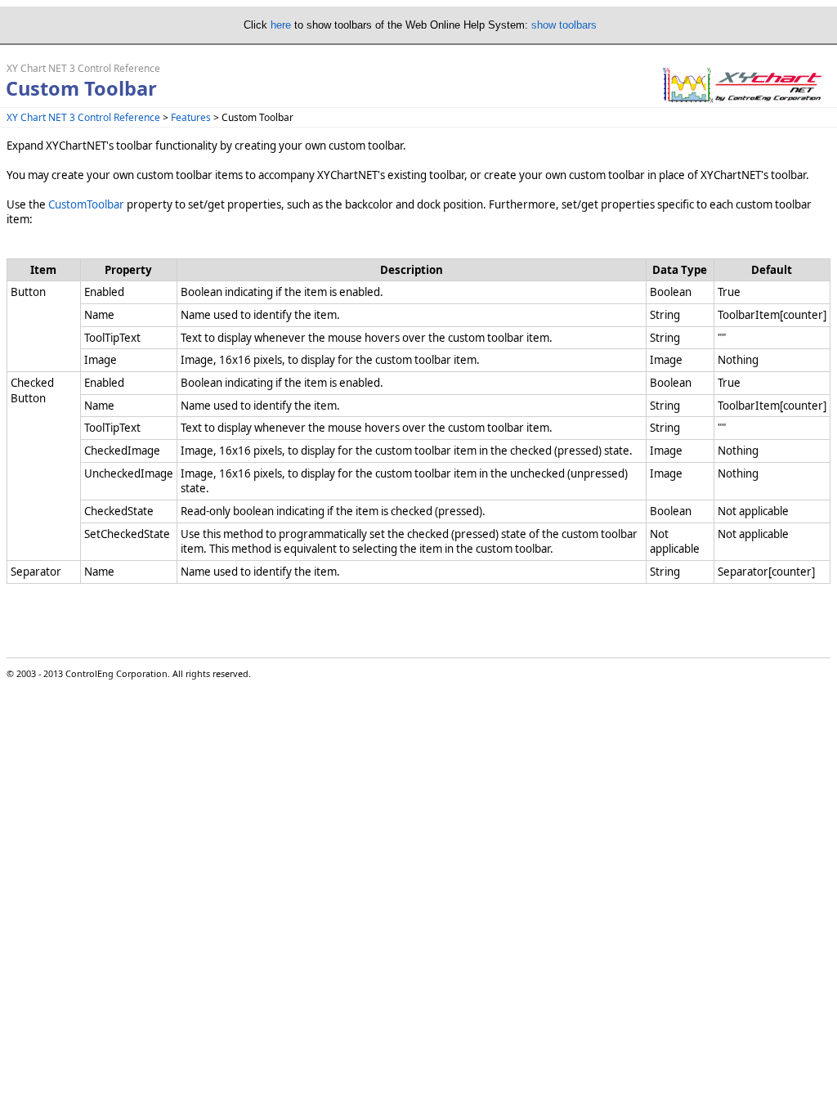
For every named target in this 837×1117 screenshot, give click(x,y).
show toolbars (564, 25)
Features (191, 117)
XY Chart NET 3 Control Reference (83, 117)
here (281, 25)
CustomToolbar (86, 204)
